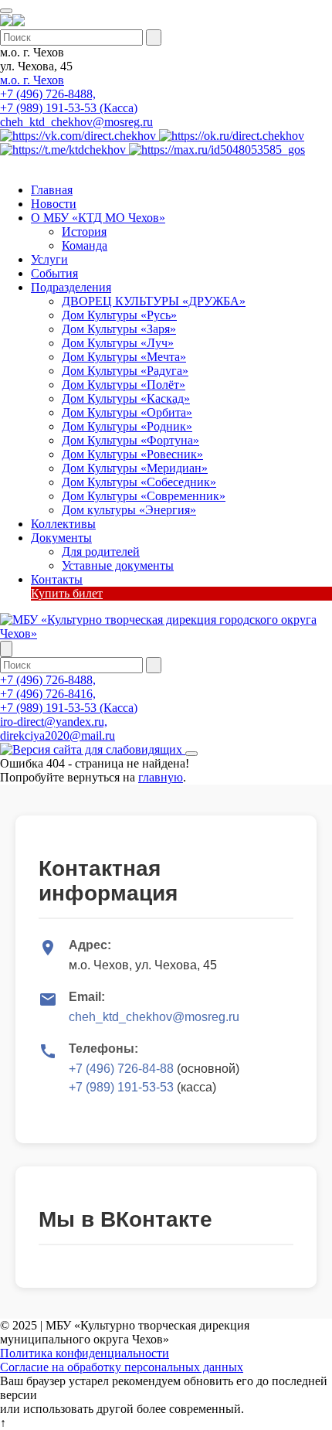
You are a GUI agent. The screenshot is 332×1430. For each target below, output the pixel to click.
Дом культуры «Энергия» (129, 509)
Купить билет (67, 593)
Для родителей (101, 551)
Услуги (49, 259)
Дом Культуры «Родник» (127, 426)
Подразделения (71, 287)
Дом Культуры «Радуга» (125, 370)
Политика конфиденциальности (84, 1353)
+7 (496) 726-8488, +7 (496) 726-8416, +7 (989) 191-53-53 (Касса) (68, 693)
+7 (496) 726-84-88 (121, 1068)
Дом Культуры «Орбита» (127, 412)
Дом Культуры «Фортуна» (130, 440)
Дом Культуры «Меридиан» (135, 468)
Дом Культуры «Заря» (119, 328)
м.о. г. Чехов (32, 80)
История (84, 231)
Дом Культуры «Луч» (118, 342)
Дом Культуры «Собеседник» (139, 482)
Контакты (57, 579)
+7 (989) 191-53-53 (121, 1087)
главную (160, 777)
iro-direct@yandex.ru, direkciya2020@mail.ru (57, 728)
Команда (84, 245)
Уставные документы (118, 565)
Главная (52, 189)
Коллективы (63, 523)
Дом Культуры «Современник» (143, 495)
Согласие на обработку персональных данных (121, 1367)
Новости (53, 203)
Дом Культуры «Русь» (119, 315)
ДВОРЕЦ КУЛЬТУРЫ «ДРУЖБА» (154, 301)
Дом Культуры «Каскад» (126, 398)
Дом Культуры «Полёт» (123, 384)
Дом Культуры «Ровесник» (132, 454)
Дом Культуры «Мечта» (124, 356)
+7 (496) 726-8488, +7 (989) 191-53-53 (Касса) (68, 100)
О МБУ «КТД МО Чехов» (98, 217)
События (54, 273)
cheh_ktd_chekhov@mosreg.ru (76, 121)
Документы (61, 537)
